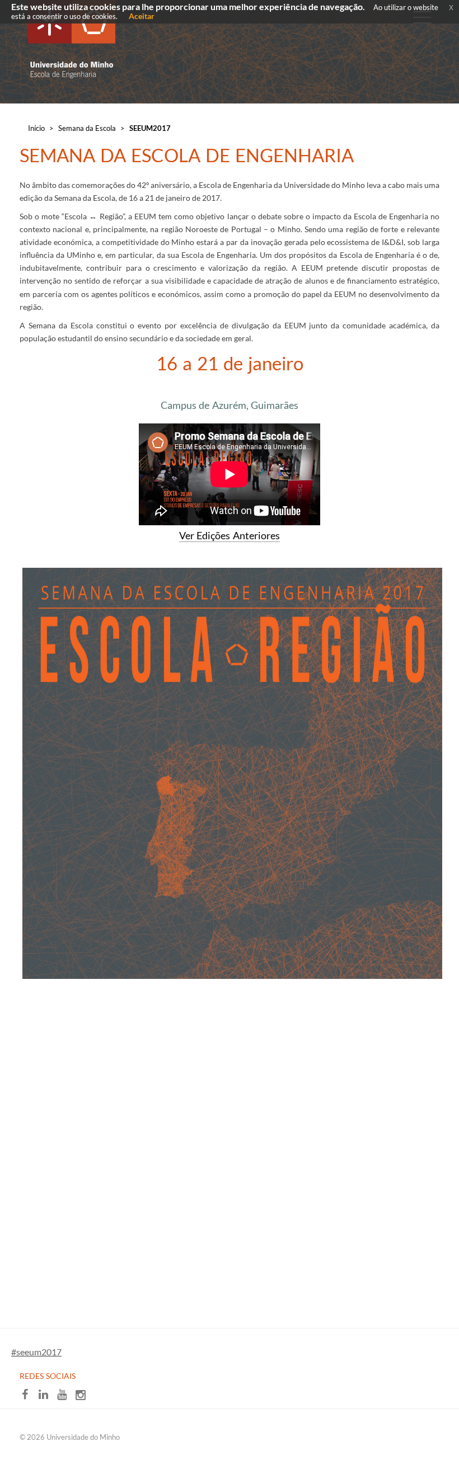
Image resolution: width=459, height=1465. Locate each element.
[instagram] (83, 1397)
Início (36, 128)
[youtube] (66, 1397)
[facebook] (29, 1397)
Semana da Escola (87, 128)
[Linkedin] (47, 1397)
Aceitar (141, 16)
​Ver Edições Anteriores (229, 535)
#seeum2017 (36, 1351)
